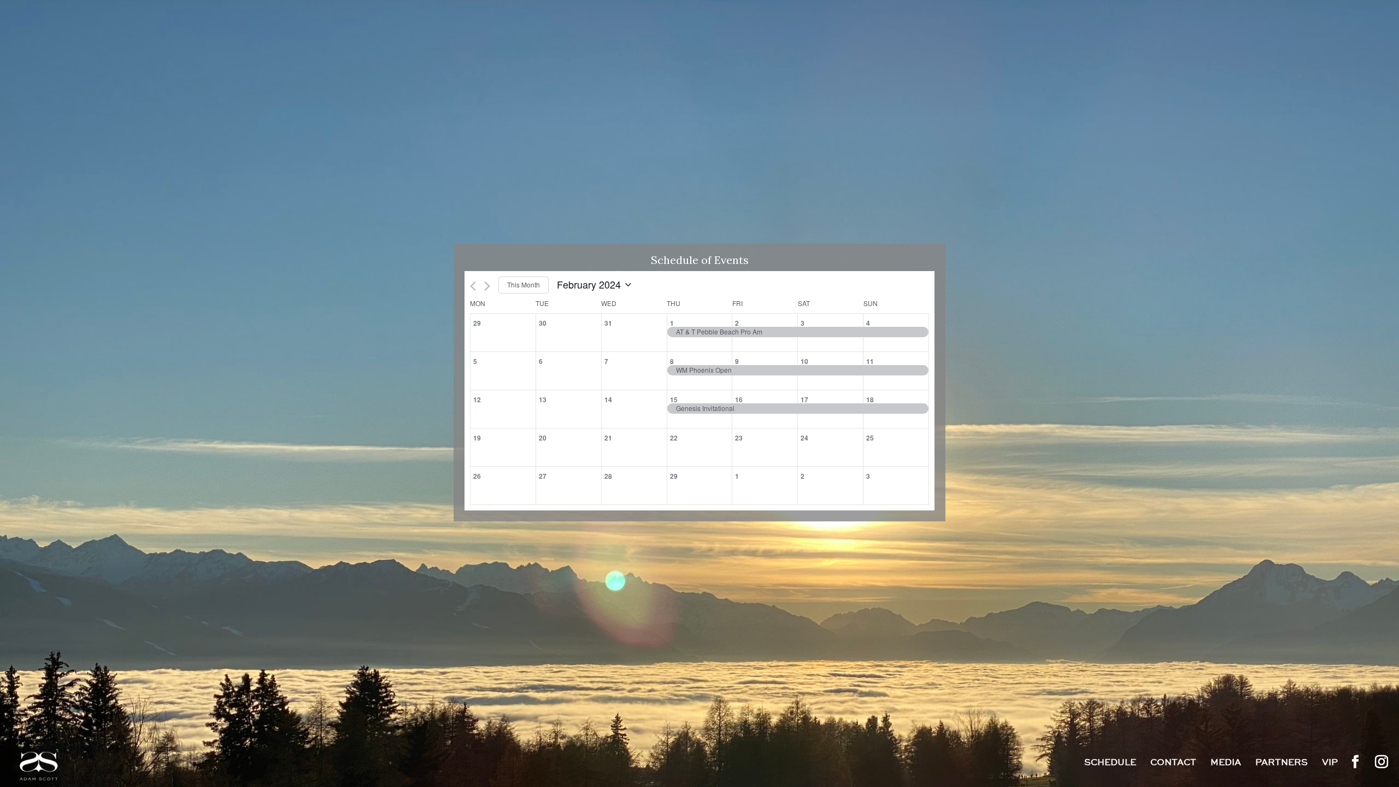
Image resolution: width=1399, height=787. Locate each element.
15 (674, 399)
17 (804, 399)
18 (870, 399)
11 (870, 361)
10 (804, 361)
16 (739, 399)
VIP (1330, 763)
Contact (1173, 763)
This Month (523, 284)
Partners (1281, 763)
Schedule (1110, 763)
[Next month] (487, 286)
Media (1225, 763)
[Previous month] (473, 286)
